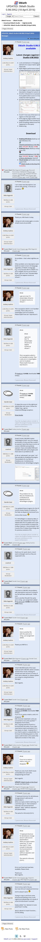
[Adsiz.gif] (27, 480)
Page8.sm (20, 374)
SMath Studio (17, 20)
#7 (16, 385)
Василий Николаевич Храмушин (23, 171)
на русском (26, 939)
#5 (16, 288)
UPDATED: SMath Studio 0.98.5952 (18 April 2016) (20, 25)
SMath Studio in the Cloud (29, 164)
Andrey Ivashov (8, 58)
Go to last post (34, 38)
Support (34, 939)
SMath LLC (7, 939)
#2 (16, 181)
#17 (16, 826)
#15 (16, 751)
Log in (4, 14)
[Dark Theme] (20, 936)
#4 (16, 255)
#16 (16, 793)
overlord (14, 177)
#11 (16, 587)
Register (9, 14)
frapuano (15, 174)
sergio (27, 177)
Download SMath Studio (12, 23)
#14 (16, 706)
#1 (16, 42)
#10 (16, 549)
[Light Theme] (16, 936)
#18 (16, 884)
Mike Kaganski (16, 170)
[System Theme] (24, 936)
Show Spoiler (19, 415)
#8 (16, 435)
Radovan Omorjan (31, 174)
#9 (16, 485)
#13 (16, 665)
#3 (16, 214)
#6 (16, 325)
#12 (16, 624)
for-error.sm (20, 602)
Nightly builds (27, 23)
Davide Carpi (24, 175)
